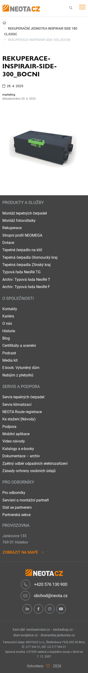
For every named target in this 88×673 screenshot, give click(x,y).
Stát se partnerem (17, 507)
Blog (6, 338)
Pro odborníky (13, 492)
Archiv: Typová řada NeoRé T (26, 279)
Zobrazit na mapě (20, 552)
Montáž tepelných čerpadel (24, 213)
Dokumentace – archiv (21, 456)
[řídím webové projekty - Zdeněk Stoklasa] (48, 666)
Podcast (9, 353)
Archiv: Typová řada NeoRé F (26, 287)
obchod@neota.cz (50, 595)
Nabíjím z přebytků (17, 375)
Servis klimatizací (16, 404)
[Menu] (82, 8)
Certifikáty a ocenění (19, 345)
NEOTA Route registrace (22, 412)
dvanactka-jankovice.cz (58, 635)
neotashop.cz (63, 629)
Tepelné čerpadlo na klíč (22, 250)
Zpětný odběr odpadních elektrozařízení (35, 463)
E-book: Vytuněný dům (20, 367)
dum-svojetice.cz (25, 635)
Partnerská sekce (16, 515)
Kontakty (9, 309)
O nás (7, 323)
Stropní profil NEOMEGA (22, 235)
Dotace (8, 242)
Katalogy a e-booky (18, 448)
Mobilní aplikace (16, 434)
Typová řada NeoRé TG (21, 272)
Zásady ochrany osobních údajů (29, 471)
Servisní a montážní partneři (25, 500)
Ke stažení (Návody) (19, 419)
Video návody (13, 441)
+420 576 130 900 (50, 584)
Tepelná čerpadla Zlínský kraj (26, 264)
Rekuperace (12, 228)
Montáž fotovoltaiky (19, 220)
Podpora (9, 426)
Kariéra (8, 316)
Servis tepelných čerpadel (23, 397)
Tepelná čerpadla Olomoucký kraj (29, 257)
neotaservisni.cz (38, 629)
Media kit (10, 360)
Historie (8, 331)
